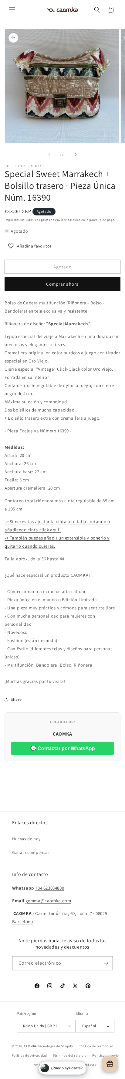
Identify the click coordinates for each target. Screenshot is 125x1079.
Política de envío (105, 1055)
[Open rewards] (110, 1064)
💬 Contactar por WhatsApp (62, 748)
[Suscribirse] (106, 963)
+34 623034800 (49, 888)
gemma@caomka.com (48, 901)
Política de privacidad (29, 1055)
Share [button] (16, 699)
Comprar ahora (62, 284)
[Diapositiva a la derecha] (76, 154)
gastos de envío (52, 220)
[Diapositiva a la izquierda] (49, 154)
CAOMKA (30, 1046)
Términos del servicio (70, 1055)
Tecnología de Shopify (55, 1046)
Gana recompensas (31, 852)
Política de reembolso (96, 1046)
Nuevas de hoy (26, 838)
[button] (12, 9)
